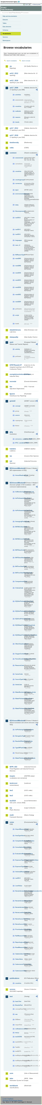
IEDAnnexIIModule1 (17, 468)
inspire (12, 776)
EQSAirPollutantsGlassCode (19, 601)
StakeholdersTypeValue (19, 954)
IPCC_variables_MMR (19, 443)
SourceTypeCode (19, 679)
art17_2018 (14, 135)
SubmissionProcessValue (19, 964)
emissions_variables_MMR (19, 439)
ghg (11, 432)
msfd (12, 815)
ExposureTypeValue (19, 866)
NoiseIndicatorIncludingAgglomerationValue (19, 891)
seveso (12, 989)
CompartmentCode (19, 581)
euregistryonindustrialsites (17, 374)
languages (18, 240)
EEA (11, 2)
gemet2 (12, 401)
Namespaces (6, 40)
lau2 (11, 795)
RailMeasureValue (19, 936)
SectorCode (19, 674)
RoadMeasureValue (19, 947)
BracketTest (19, 1005)
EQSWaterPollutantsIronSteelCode (19, 635)
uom (11, 1073)
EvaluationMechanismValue (19, 853)
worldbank (14, 1085)
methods (18, 111)
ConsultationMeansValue (19, 847)
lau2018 (13, 801)
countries (18, 106)
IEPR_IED (13, 767)
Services (5, 37)
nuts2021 (18, 294)
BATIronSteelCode (19, 566)
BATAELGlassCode (19, 527)
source (17, 415)
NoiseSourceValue (19, 924)
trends (17, 122)
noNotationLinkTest (19, 1029)
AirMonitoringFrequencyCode (19, 492)
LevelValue (18, 885)
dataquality (14, 337)
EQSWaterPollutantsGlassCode (19, 625)
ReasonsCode (19, 665)
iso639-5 (17, 234)
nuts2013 (18, 280)
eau (16, 1014)
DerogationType (19, 736)
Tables (5, 23)
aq (11, 66)
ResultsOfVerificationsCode (19, 741)
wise (11, 1078)
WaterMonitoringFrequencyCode (19, 692)
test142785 (18, 1036)
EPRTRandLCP (16, 365)
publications (14, 978)
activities (18, 94)
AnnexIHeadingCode (19, 475)
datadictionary (15, 330)
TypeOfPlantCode (19, 747)
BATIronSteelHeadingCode (19, 573)
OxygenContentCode (19, 654)
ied (11, 461)
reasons (17, 117)
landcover (13, 783)
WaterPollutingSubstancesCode (19, 758)
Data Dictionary (17, 12)
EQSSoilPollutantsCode (19, 619)
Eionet (10, 12)
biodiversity (14, 142)
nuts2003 (18, 258)
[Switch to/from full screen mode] (30, 5)
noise (12, 822)
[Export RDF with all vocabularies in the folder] (37, 90)
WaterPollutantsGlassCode (19, 698)
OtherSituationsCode (19, 644)
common (13, 153)
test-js (17, 1032)
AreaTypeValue (19, 835)
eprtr (11, 342)
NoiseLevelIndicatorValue (19, 912)
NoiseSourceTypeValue (19, 919)
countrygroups (19, 179)
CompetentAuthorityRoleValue (19, 841)
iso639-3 (17, 229)
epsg (16, 205)
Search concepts (26, 60)
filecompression (19, 211)
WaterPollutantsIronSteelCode (19, 708)
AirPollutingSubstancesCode (19, 729)
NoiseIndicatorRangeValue (19, 901)
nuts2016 (18, 287)
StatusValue (19, 959)
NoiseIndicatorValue (19, 907)
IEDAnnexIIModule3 (17, 483)
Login (26, 4)
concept (17, 406)
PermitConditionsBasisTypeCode (19, 659)
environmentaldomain (19, 194)
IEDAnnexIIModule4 (17, 720)
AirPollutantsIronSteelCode (19, 510)
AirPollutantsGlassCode (19, 498)
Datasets (5, 19)
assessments (19, 158)
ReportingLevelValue (19, 942)
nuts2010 (18, 273)
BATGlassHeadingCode (19, 557)
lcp (11, 808)
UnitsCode (18, 684)
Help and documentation (10, 16)
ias (11, 456)
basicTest (18, 1001)
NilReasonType (19, 255)
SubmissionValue (19, 971)
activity (17, 349)
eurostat (13, 381)
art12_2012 (14, 73)
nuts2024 (18, 301)
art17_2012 (14, 128)
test (11, 996)
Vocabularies (7, 33)
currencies (18, 183)
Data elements (7, 26)
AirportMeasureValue (19, 829)
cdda (12, 148)
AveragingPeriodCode (19, 521)
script (17, 315)
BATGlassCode (19, 550)
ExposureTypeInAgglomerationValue (19, 860)
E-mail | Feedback (8, 1098)
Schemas (5, 30)
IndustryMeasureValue (19, 871)
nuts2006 (18, 265)
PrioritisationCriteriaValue (19, 929)
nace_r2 (17, 245)
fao (11, 386)
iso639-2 (17, 217)
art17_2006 (14, 88)
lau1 (11, 790)
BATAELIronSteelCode (19, 539)
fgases (12, 394)
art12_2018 (14, 80)
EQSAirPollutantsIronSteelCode (19, 611)
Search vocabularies (12, 60)
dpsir (17, 190)
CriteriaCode (19, 588)
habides (13, 449)
